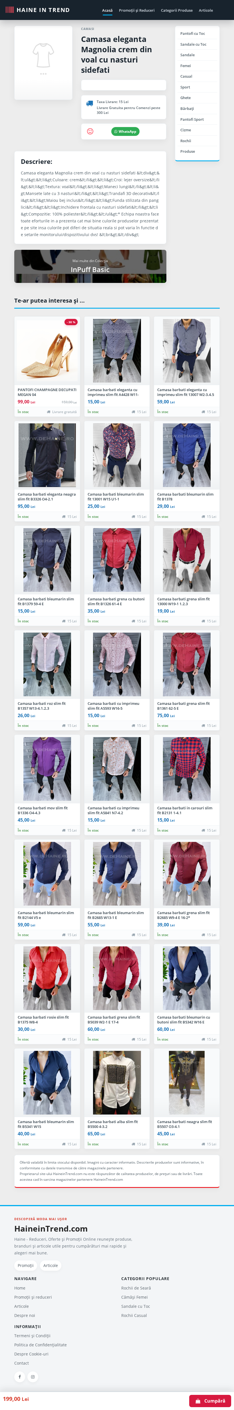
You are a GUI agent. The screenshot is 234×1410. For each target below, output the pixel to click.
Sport (185, 87)
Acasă (107, 10)
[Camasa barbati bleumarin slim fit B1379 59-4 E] (47, 560)
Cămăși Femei (134, 1297)
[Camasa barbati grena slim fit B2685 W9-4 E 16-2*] (186, 874)
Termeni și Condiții (32, 1335)
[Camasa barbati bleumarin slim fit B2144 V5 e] (47, 874)
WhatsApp (127, 131)
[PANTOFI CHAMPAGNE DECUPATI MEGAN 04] (47, 351)
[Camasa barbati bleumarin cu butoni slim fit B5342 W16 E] (186, 978)
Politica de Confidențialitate (40, 1344)
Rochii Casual (134, 1315)
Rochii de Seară (136, 1288)
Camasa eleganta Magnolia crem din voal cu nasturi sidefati (116, 54)
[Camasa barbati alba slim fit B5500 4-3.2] (117, 1083)
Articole (206, 10)
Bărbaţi (187, 108)
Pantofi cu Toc (192, 33)
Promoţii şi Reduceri (137, 10)
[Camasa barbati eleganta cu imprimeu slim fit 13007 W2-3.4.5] (186, 351)
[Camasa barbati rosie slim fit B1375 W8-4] (47, 978)
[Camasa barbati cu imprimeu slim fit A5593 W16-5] (117, 664)
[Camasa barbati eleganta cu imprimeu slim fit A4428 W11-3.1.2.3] (117, 351)
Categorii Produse (177, 10)
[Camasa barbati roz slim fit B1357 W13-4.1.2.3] (47, 664)
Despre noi (24, 1315)
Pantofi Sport (192, 119)
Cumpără (213, 1401)
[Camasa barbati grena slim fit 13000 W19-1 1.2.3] (186, 560)
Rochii (185, 140)
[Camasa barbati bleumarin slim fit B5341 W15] (47, 1083)
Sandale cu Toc (193, 44)
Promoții (26, 1265)
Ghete (185, 97)
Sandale (187, 54)
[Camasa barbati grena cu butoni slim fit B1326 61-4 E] (117, 560)
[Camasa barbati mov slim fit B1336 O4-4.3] (47, 769)
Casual (186, 76)
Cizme (185, 129)
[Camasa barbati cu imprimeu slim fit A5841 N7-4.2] (117, 769)
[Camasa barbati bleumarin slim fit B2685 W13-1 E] (117, 874)
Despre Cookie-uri (31, 1354)
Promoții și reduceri (33, 1297)
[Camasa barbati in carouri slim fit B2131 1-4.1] (186, 769)
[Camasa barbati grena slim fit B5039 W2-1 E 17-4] (117, 978)
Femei (185, 65)
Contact (21, 1363)
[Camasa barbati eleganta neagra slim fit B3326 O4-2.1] (47, 455)
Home (19, 1288)
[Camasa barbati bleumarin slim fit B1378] (186, 455)
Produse (187, 151)
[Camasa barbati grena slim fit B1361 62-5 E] (186, 664)
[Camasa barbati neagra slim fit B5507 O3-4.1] (186, 1083)
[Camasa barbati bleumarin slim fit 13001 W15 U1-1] (117, 455)
